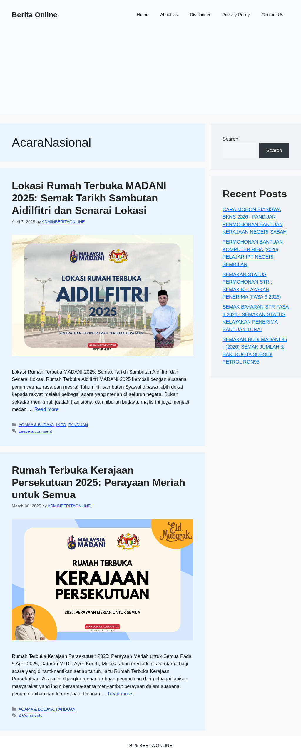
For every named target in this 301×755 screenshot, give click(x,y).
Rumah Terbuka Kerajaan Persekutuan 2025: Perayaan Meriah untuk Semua (98, 482)
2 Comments (30, 715)
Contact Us (272, 14)
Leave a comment (35, 431)
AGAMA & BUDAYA (36, 424)
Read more (46, 409)
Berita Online (34, 15)
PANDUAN (78, 424)
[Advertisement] (150, 73)
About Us (169, 14)
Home (142, 14)
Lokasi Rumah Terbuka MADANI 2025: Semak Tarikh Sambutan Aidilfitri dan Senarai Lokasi (89, 198)
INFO (61, 424)
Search (230, 139)
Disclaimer (200, 14)
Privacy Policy (236, 14)
